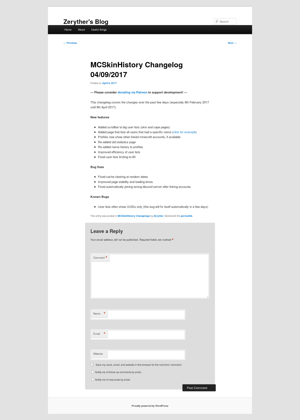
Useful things (99, 29)
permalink (186, 216)
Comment (100, 257)
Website (98, 354)
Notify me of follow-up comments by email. (118, 372)
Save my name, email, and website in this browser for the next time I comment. (139, 364)
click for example (184, 132)
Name (99, 313)
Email (99, 333)
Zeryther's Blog (85, 21)
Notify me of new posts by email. (113, 379)
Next (232, 43)
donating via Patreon (132, 92)
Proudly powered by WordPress (150, 406)
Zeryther (159, 216)
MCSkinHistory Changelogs (134, 216)
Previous (70, 43)
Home (67, 29)
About (81, 29)
